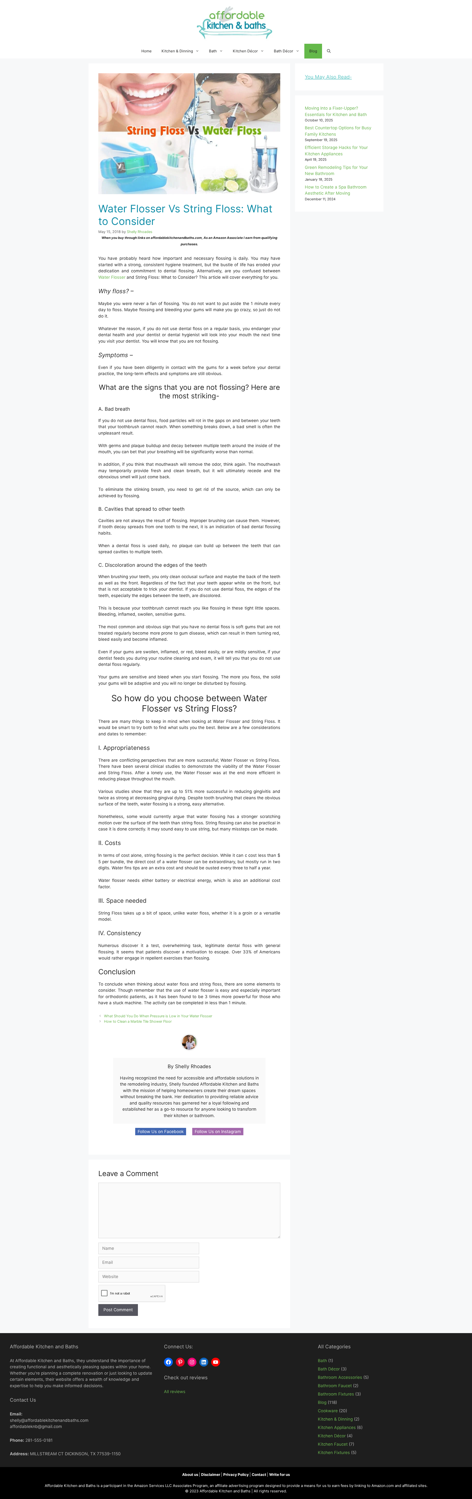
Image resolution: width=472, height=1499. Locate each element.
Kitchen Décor (245, 51)
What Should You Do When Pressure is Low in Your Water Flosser (158, 1016)
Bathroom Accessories (340, 1377)
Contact (259, 1474)
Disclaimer (211, 1474)
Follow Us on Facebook (161, 1131)
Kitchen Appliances (337, 1427)
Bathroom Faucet (335, 1385)
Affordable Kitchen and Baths (225, 1491)
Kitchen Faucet (333, 1444)
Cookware (328, 1410)
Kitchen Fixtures (334, 1452)
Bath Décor (283, 51)
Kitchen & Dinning (177, 51)
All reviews (174, 1391)
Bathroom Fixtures (336, 1394)
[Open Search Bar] (329, 51)
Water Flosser (111, 277)
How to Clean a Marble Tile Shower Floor (138, 1021)
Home (146, 51)
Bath (213, 51)
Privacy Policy (236, 1474)
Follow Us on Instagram (218, 1131)
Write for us (279, 1474)
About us (190, 1474)
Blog (313, 51)
